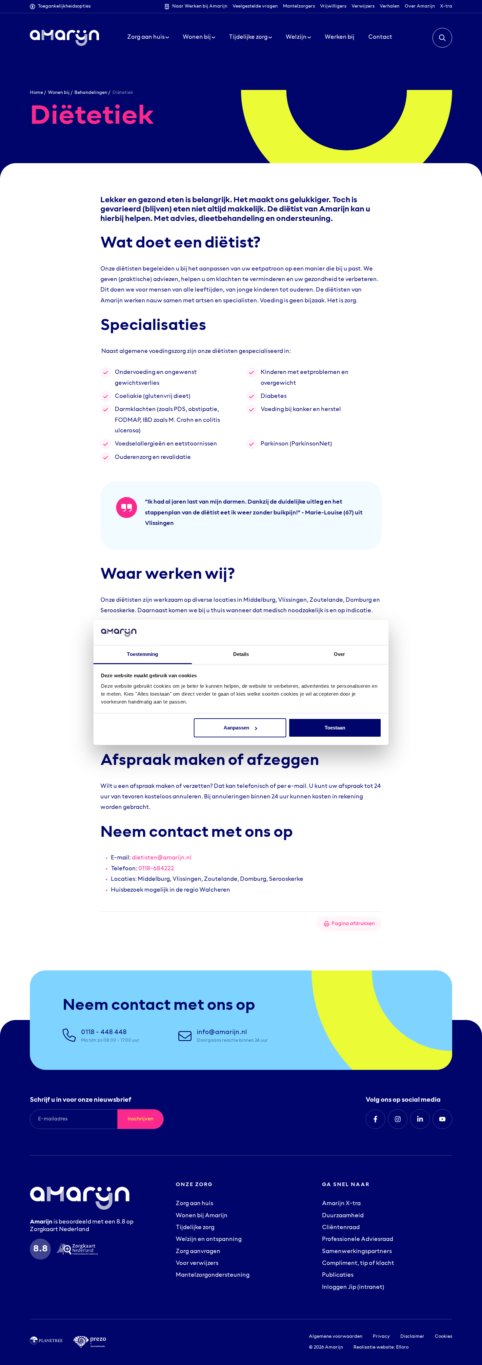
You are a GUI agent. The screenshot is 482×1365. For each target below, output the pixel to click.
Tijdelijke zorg (195, 1227)
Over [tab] (339, 654)
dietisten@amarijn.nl (161, 858)
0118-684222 (156, 869)
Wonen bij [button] (197, 37)
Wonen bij (59, 93)
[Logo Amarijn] (64, 38)
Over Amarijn (420, 6)
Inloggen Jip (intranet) (353, 1287)
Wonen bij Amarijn (202, 1216)
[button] (442, 38)
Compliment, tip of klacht (358, 1263)
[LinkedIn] (420, 1119)
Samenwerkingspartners (357, 1251)
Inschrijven (140, 1119)
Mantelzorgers (299, 6)
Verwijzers (362, 6)
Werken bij (339, 37)
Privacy (381, 1336)
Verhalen (389, 6)
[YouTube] (442, 1119)
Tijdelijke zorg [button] (249, 37)
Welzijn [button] (297, 37)
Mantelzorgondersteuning (213, 1275)
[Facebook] (375, 1119)
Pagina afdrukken (353, 923)
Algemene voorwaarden (335, 1336)
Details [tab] (241, 654)
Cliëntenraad (341, 1227)
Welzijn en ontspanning (209, 1239)
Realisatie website (373, 1347)
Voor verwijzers (197, 1263)
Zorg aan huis (194, 1203)
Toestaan (335, 727)
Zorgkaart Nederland (59, 1229)
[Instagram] (398, 1119)
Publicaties (337, 1275)
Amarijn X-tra (341, 1203)
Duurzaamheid (343, 1216)
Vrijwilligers (333, 6)
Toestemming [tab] (142, 654)
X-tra (446, 6)
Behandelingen (90, 93)
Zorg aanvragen (198, 1251)
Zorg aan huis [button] (146, 37)
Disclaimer (412, 1336)
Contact (380, 37)
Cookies (443, 1336)
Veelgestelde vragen (255, 6)
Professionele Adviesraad (357, 1239)
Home (36, 93)
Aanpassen (236, 727)
